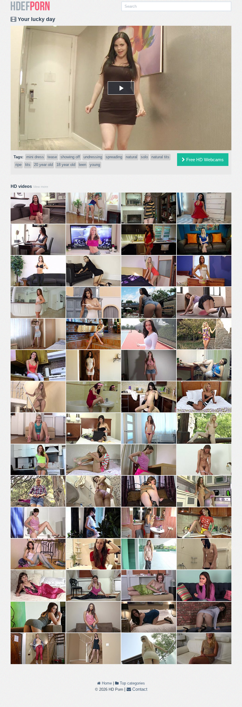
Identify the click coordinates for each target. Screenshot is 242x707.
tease (52, 157)
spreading (114, 157)
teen (82, 164)
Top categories (132, 683)
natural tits (160, 157)
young (95, 164)
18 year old (65, 164)
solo (144, 157)
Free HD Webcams (204, 159)
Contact (139, 689)
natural (131, 157)
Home (106, 683)
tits (27, 164)
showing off (70, 157)
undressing (93, 157)
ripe (18, 164)
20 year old (43, 164)
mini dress (35, 157)
